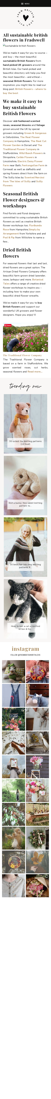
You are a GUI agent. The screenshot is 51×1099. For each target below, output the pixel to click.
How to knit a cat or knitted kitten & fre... (26, 627)
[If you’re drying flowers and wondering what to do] (13, 742)
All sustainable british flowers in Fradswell (25, 37)
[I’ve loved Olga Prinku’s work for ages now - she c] (13, 862)
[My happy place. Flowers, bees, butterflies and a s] (13, 719)
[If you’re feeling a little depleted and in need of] (37, 742)
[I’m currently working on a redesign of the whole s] (37, 790)
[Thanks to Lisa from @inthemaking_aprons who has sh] (13, 885)
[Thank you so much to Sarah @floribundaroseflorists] (37, 838)
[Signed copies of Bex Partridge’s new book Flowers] (37, 814)
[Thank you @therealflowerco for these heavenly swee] (37, 885)
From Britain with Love (25, 17)
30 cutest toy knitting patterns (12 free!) (25, 443)
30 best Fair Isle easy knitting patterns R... (25, 566)
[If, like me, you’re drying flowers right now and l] (37, 671)
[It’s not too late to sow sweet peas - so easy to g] (37, 766)
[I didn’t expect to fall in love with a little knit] (13, 671)
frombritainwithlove (30, 655)
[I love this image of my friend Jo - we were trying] (13, 790)
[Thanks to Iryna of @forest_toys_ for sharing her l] (37, 719)
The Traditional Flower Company (22, 355)
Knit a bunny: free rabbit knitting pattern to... (26, 504)
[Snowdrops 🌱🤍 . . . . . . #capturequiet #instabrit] (13, 814)
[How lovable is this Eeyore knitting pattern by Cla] (37, 695)
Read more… (35, 371)
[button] (25, 3)
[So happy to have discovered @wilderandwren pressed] (13, 766)
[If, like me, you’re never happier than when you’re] (13, 695)
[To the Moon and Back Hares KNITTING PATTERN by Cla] (13, 838)
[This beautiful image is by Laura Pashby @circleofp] (37, 862)
